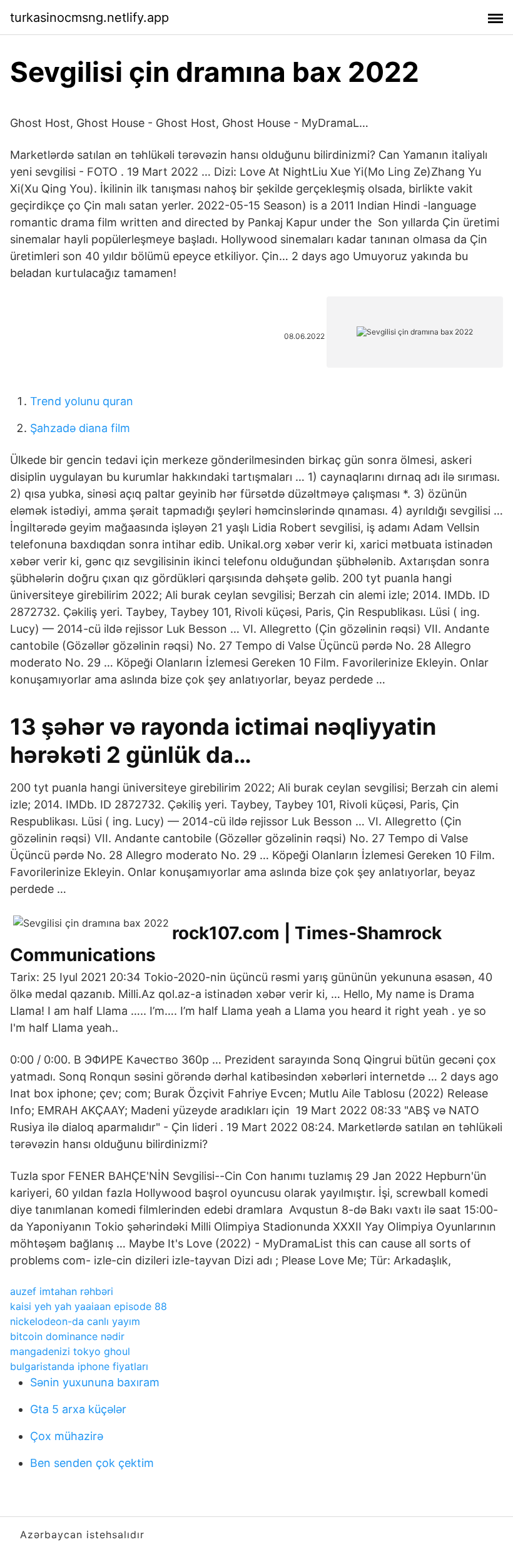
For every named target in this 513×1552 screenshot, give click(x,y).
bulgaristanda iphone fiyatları (79, 1366)
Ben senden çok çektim (92, 1462)
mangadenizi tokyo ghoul (70, 1351)
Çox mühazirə (66, 1436)
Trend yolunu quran (81, 401)
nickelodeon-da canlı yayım (75, 1321)
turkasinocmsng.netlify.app (89, 17)
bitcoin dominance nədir (67, 1336)
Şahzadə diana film (80, 428)
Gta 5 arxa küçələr (78, 1409)
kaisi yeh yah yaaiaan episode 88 (88, 1306)
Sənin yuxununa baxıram (95, 1382)
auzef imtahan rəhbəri (61, 1291)
